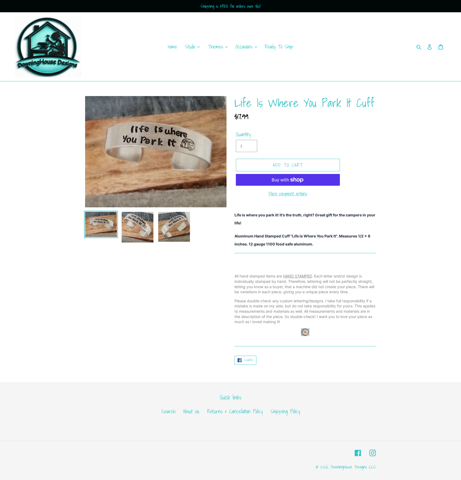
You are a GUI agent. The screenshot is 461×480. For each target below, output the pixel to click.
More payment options (288, 193)
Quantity (243, 134)
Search (168, 411)
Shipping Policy (285, 411)
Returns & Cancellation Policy (235, 411)
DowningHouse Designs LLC (353, 466)
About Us (191, 411)
